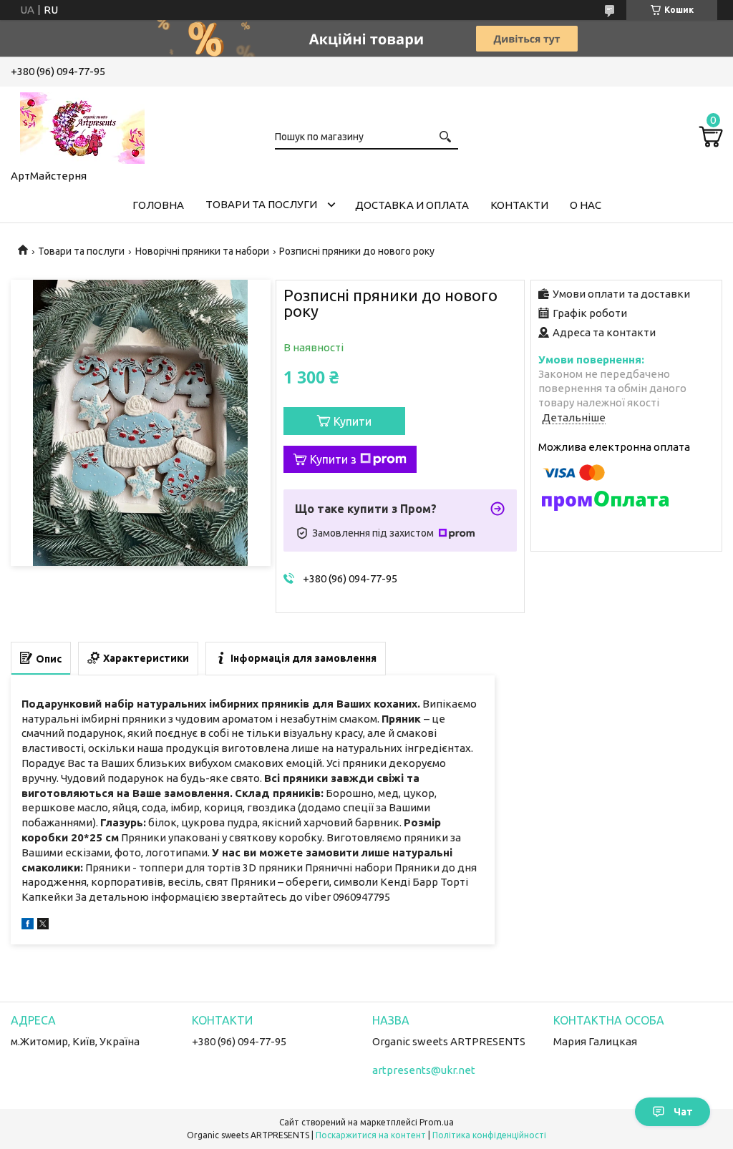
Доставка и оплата (412, 205)
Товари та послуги (261, 204)
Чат (683, 1112)
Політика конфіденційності (489, 1135)
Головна (158, 205)
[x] (43, 925)
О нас (585, 205)
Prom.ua (436, 1122)
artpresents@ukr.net (423, 1070)
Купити (353, 421)
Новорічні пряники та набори (202, 251)
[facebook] (27, 925)
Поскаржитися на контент (371, 1135)
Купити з (333, 459)
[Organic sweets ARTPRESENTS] (82, 125)
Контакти (519, 205)
